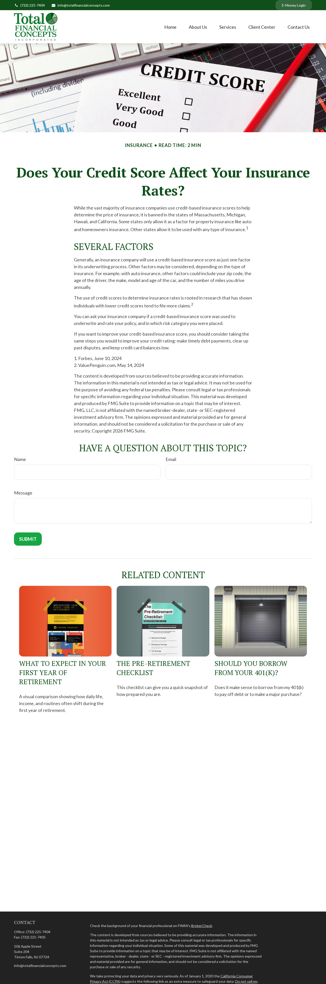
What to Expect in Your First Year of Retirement (62, 672)
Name (20, 459)
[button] (170, 26)
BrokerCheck (201, 925)
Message (23, 493)
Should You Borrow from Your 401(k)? (250, 668)
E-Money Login (294, 5)
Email (171, 459)
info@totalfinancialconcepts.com (84, 5)
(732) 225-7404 (32, 5)
